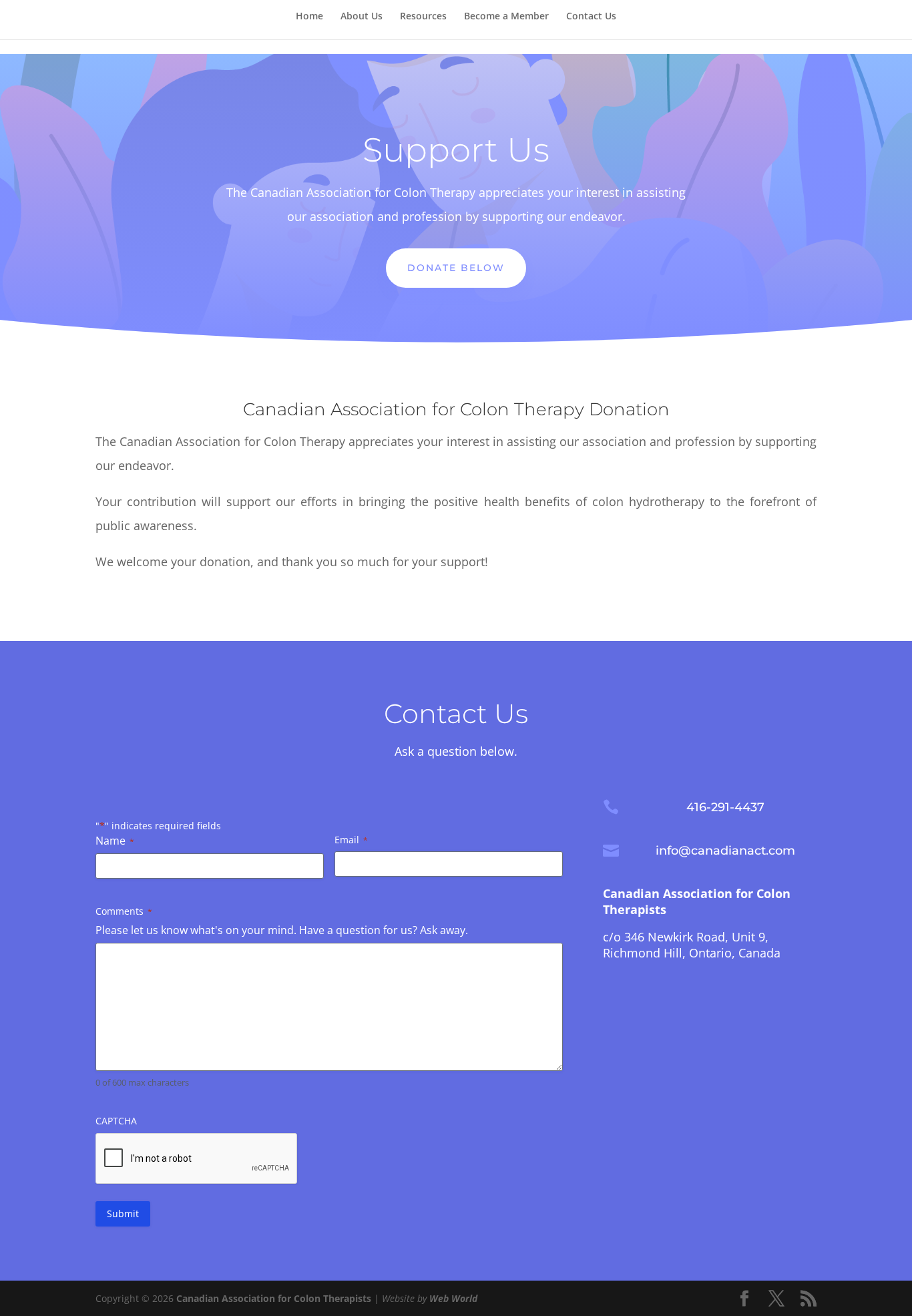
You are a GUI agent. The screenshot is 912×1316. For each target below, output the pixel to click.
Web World (453, 1298)
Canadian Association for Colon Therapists (273, 1298)
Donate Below (456, 268)
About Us (361, 16)
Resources (423, 16)
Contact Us (591, 16)
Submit (123, 1213)
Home (309, 16)
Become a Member (506, 16)
